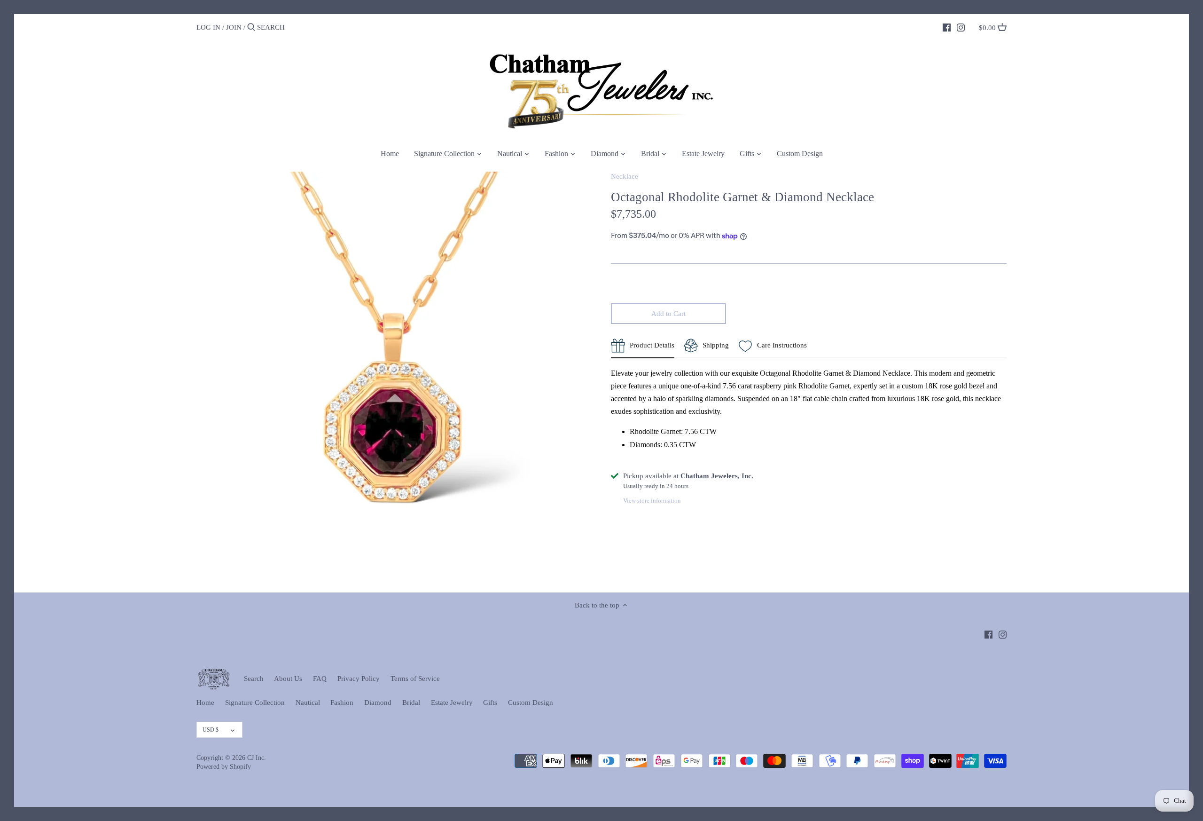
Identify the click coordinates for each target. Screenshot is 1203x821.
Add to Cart (668, 313)
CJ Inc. (256, 757)
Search (254, 678)
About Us (288, 678)
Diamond (377, 702)
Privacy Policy (358, 678)
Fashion (341, 702)
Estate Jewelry (452, 702)
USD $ (211, 729)
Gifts (490, 702)
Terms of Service (415, 678)
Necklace (624, 176)
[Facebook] (947, 27)
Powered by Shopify (223, 766)
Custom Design (530, 702)
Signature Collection (255, 702)
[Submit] (251, 27)
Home (205, 702)
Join (234, 27)
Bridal (411, 702)
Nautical (308, 702)
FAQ (320, 678)
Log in (208, 27)
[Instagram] (961, 27)
